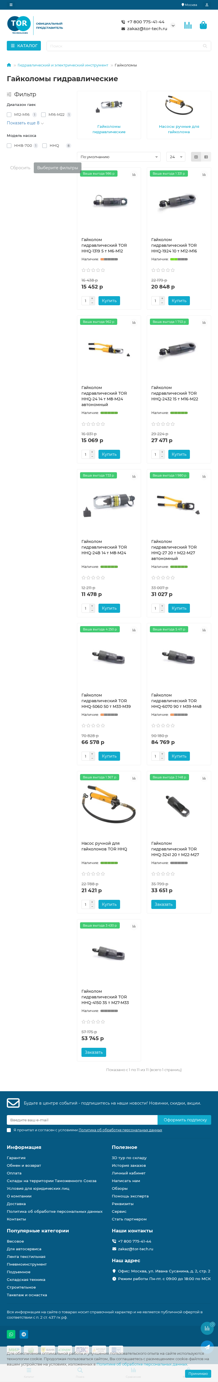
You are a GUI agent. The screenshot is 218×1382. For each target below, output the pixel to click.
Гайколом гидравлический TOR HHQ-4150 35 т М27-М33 (105, 997)
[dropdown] (11, 5)
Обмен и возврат (24, 1165)
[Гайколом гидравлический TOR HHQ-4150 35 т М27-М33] (109, 953)
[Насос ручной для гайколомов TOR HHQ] (109, 804)
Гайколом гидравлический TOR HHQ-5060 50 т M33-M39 (106, 701)
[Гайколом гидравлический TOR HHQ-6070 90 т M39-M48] (179, 656)
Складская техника (26, 1279)
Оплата (14, 1173)
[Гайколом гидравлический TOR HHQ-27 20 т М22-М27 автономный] (179, 503)
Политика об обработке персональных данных (54, 1211)
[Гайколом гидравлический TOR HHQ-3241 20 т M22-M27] (179, 804)
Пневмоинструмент (27, 1264)
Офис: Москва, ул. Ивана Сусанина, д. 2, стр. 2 (164, 1271)
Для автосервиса (24, 1249)
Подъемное (18, 1272)
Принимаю (198, 1373)
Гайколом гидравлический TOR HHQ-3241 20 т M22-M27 (175, 849)
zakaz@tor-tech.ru (147, 28)
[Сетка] (196, 157)
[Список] (206, 157)
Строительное (21, 1287)
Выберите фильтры (57, 167)
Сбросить (20, 167)
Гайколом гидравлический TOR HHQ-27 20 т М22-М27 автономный (174, 550)
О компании (19, 1196)
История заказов (129, 1165)
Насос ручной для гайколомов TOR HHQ (104, 846)
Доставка (16, 1203)
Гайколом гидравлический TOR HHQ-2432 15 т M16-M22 (174, 393)
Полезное (124, 1147)
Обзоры (120, 1188)
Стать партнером (129, 1219)
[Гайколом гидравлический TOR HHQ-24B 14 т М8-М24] (109, 503)
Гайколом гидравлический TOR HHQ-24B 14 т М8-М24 (104, 547)
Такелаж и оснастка (27, 1295)
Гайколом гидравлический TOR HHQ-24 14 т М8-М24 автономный (104, 396)
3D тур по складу (129, 1157)
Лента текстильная (26, 1256)
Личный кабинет (129, 1173)
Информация (24, 1147)
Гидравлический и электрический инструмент (63, 65)
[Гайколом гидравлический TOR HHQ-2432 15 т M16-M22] (179, 349)
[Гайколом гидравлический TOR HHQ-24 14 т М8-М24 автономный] (109, 349)
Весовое (15, 1241)
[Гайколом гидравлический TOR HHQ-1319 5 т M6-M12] (109, 201)
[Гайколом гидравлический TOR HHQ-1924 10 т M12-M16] (179, 201)
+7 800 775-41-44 (145, 21)
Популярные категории (38, 1230)
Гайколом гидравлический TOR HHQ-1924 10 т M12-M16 (174, 245)
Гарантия (16, 1157)
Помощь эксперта (130, 1196)
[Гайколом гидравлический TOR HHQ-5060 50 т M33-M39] (109, 656)
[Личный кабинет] (207, 5)
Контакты (16, 1219)
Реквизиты (123, 1203)
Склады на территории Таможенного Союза (52, 1180)
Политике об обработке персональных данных (142, 1364)
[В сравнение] (134, 174)
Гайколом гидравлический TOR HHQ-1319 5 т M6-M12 (104, 245)
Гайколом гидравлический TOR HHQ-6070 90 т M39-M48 (176, 701)
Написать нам (126, 1180)
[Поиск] (205, 46)
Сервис (119, 1211)
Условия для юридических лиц (38, 1188)
